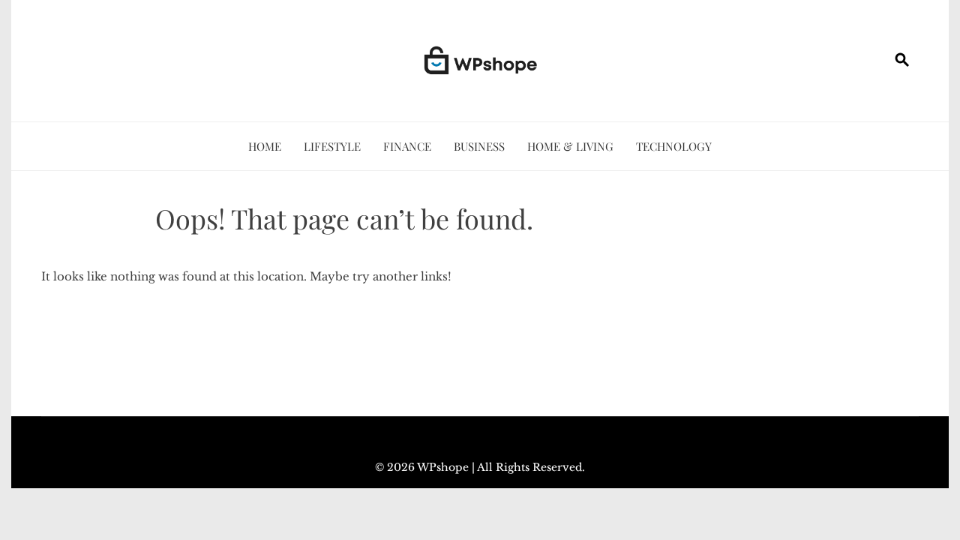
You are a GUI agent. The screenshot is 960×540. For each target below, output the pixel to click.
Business (479, 146)
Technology (674, 146)
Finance (407, 146)
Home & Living (570, 146)
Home (264, 146)
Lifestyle (332, 146)
